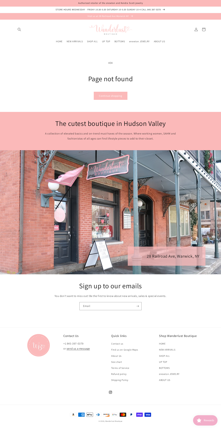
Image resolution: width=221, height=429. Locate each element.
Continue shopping (110, 95)
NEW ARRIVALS (167, 349)
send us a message (78, 348)
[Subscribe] (137, 306)
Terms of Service (120, 368)
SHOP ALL (164, 355)
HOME (162, 343)
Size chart (116, 361)
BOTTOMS (164, 368)
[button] (19, 29)
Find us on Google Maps (124, 349)
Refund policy (119, 374)
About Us (116, 355)
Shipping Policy (119, 380)
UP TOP (163, 361)
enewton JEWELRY (169, 374)
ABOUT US (164, 380)
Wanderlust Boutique (113, 421)
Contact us (117, 343)
